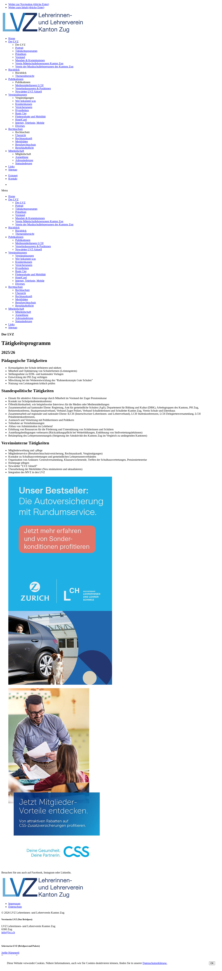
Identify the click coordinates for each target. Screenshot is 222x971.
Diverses (20, 125)
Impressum (14, 903)
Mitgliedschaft (16, 150)
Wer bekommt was (25, 100)
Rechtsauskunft (23, 138)
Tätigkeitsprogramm (26, 50)
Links (11, 166)
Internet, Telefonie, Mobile (29, 122)
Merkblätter (21, 141)
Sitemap (12, 169)
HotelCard (21, 119)
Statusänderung (23, 163)
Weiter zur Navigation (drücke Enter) (28, 4)
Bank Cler (21, 113)
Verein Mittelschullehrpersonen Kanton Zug (39, 63)
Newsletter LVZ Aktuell (28, 91)
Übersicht (20, 135)
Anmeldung (21, 157)
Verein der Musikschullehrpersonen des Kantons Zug (44, 66)
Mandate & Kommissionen (30, 60)
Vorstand (20, 57)
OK (212, 963)
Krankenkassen (23, 104)
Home (11, 38)
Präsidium (20, 54)
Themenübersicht (24, 75)
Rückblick (14, 69)
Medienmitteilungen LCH (29, 85)
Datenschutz (15, 906)
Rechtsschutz (15, 129)
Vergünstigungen (17, 94)
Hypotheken (22, 110)
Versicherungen (23, 107)
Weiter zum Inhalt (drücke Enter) (26, 7)
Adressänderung (24, 160)
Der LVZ (13, 41)
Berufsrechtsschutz (25, 144)
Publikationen (15, 79)
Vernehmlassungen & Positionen (33, 88)
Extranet (13, 175)
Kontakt (12, 178)
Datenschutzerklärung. (155, 963)
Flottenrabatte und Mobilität (30, 116)
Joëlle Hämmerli (10, 952)
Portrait (19, 47)
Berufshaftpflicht (24, 147)
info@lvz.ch (8, 932)
